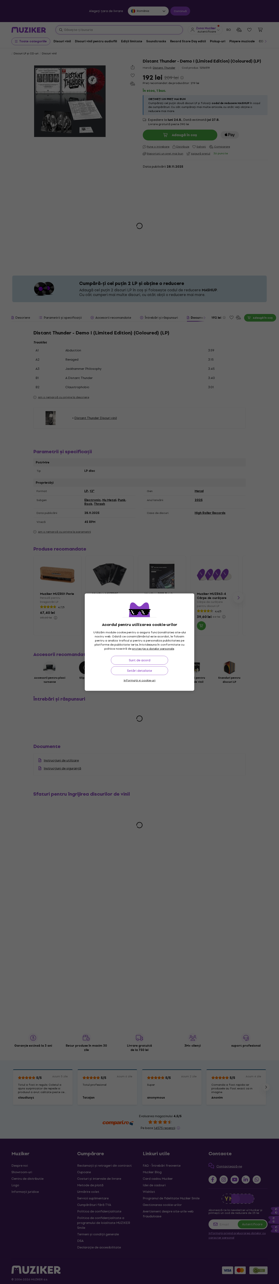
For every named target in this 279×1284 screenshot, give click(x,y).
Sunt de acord (139, 660)
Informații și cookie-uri (139, 680)
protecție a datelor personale (153, 648)
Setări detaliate (139, 670)
